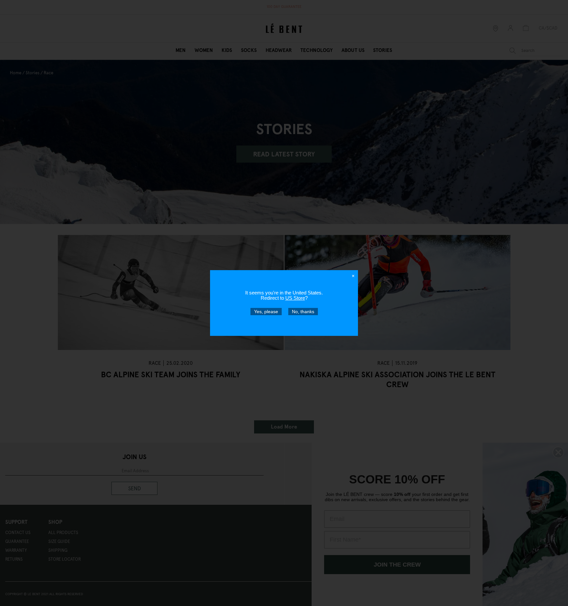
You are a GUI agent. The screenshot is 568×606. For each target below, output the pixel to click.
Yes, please (266, 311)
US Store (295, 298)
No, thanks (303, 311)
